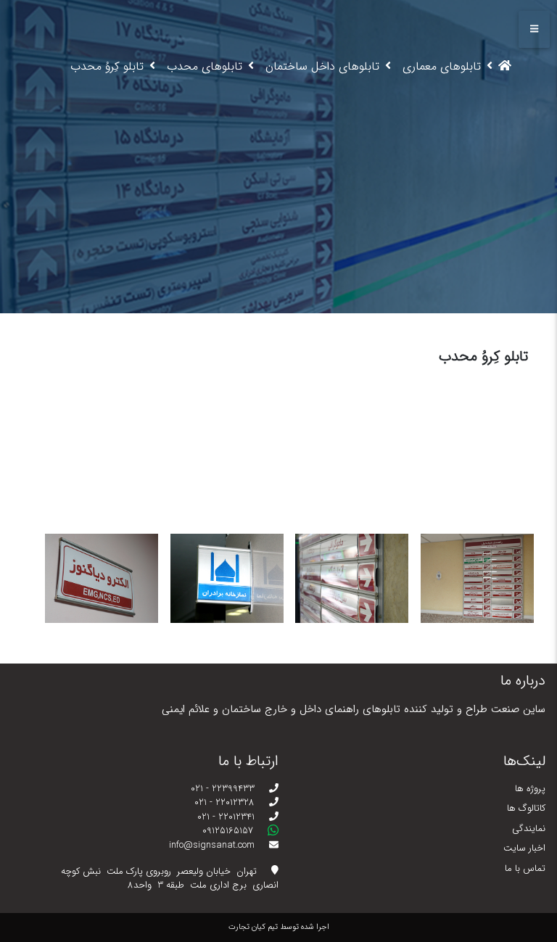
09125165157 (229, 831)
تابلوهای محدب (204, 66)
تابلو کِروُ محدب (107, 66)
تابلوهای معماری (442, 66)
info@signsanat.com (213, 845)
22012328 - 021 (225, 803)
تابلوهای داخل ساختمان (322, 66)
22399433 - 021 (224, 789)
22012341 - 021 (227, 817)
